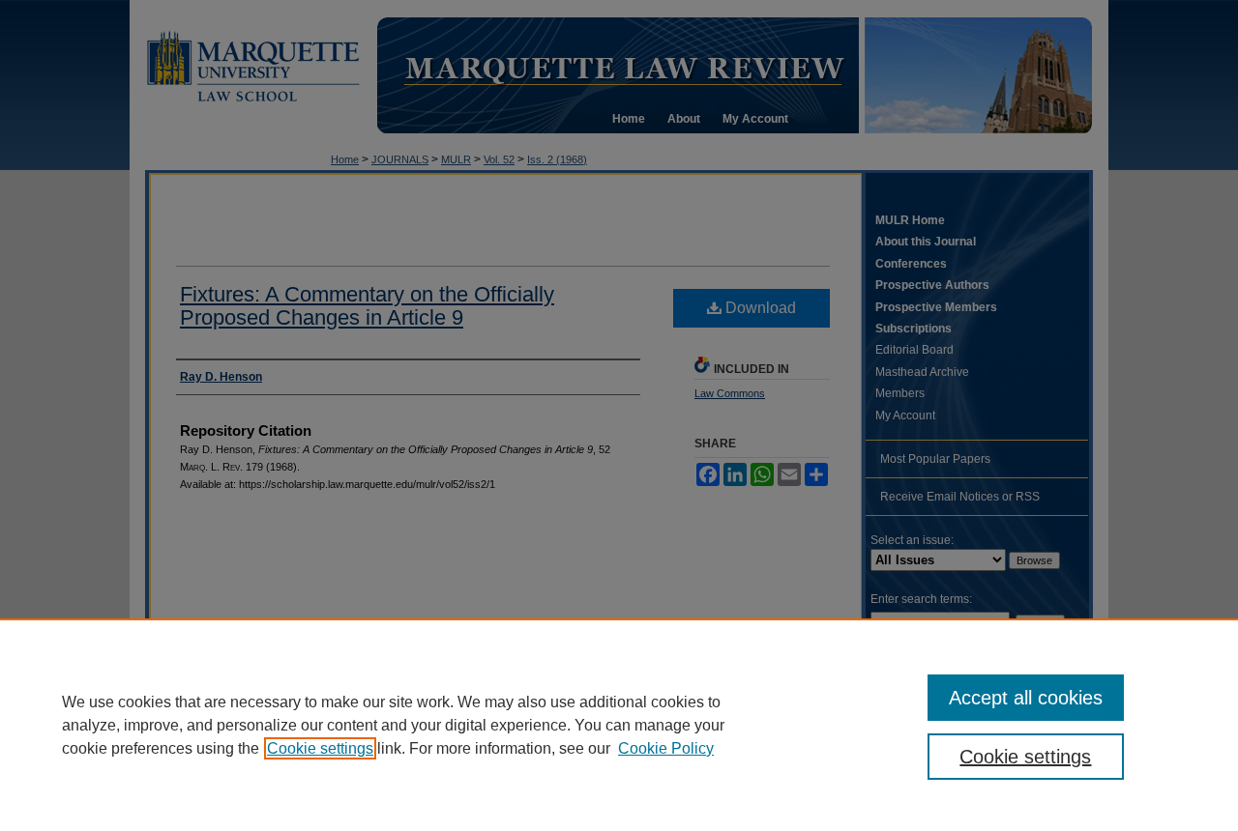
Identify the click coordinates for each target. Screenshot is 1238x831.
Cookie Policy (666, 748)
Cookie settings (320, 748)
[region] (619, 724)
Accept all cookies (1026, 697)
